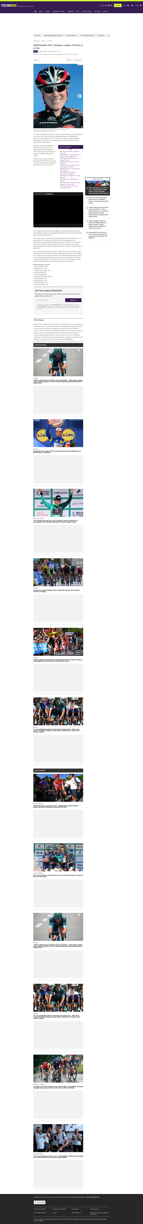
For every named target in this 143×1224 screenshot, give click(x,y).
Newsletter (79, 60)
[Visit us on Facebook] (101, 5)
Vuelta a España (71, 35)
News (41, 11)
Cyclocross (49, 41)
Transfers (101, 35)
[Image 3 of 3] (80, 96)
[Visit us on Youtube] (109, 5)
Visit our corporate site (92, 1197)
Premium (70, 11)
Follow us (71, 60)
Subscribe (117, 5)
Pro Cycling (36, 41)
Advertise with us (76, 1212)
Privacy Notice (42, 306)
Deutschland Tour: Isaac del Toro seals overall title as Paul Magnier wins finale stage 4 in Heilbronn (98, 235)
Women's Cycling (59, 11)
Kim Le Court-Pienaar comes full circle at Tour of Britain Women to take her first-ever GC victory (99, 200)
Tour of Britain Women (87, 35)
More (105, 11)
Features (97, 11)
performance (61, 233)
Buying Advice (87, 11)
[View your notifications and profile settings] (132, 5)
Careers (55, 1212)
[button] (138, 5)
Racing (47, 11)
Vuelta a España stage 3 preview (53, 35)
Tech (77, 11)
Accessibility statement (40, 1212)
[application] (58, 210)
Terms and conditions (40, 1209)
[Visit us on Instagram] (106, 5)
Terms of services (56, 304)
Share (37, 60)
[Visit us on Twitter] (104, 5)
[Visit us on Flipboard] (111, 5)
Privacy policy (75, 1209)
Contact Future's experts (59, 1209)
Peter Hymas (43, 51)
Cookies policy (94, 1209)
